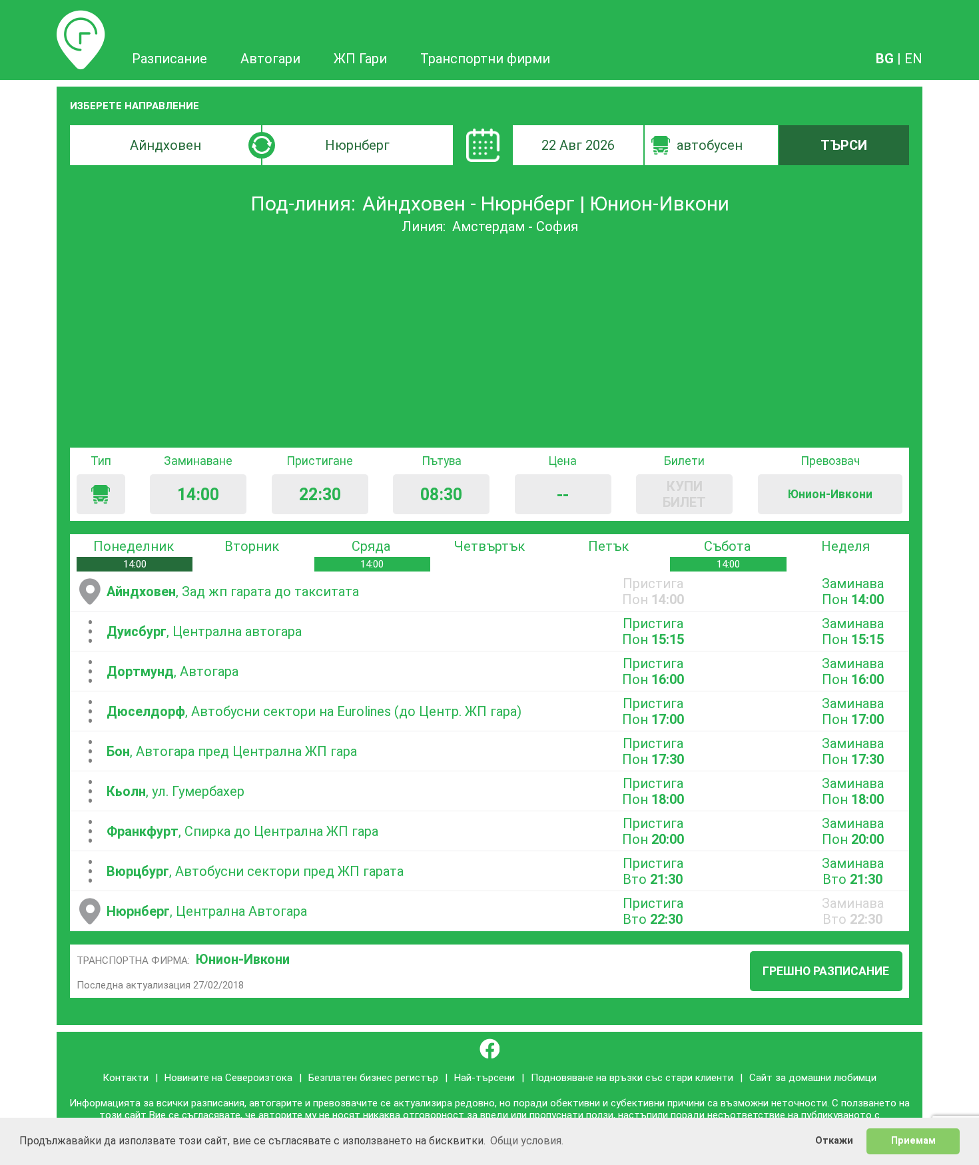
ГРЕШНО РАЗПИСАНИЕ (826, 971)
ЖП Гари (360, 59)
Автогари (270, 59)
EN (913, 59)
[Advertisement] (489, 341)
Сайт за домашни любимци (812, 1078)
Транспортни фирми (485, 59)
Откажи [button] (834, 1140)
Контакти (126, 1078)
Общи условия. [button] (526, 1140)
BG (885, 59)
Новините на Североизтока (228, 1078)
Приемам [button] (913, 1140)
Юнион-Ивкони (243, 959)
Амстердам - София (515, 226)
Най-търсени (484, 1078)
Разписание (81, 18)
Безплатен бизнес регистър (373, 1078)
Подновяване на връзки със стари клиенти (632, 1078)
